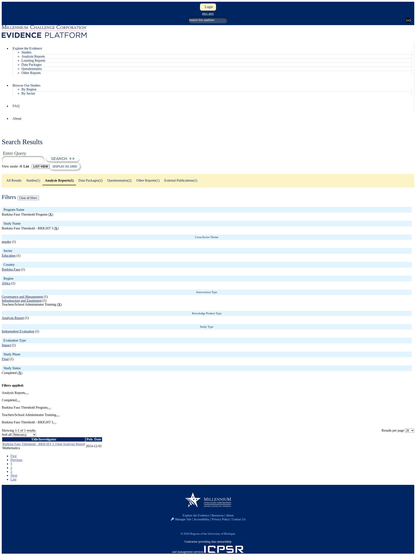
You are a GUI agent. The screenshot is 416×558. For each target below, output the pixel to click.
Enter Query (14, 153)
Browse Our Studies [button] (26, 85)
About (17, 118)
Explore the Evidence (196, 515)
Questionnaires (31, 69)
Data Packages (31, 64)
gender (6, 242)
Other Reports (31, 73)
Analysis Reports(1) (59, 180)
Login (208, 7)
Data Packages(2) (90, 180)
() (50, 214)
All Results (13, 180)
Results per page (393, 430)
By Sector (28, 93)
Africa (6, 283)
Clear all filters (28, 198)
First (13, 456)
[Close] (27, 394)
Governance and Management (22, 296)
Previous (16, 460)
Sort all (6, 434)
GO (408, 20)
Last (13, 479)
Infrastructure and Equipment (22, 300)
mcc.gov (208, 13)
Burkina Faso (11, 269)
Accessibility (201, 519)
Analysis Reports (33, 56)
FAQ (16, 106)
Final (5, 359)
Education (9, 255)
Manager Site (183, 519)
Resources (217, 515)
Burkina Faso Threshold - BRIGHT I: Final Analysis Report (43, 444)
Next (13, 475)
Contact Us (238, 519)
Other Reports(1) (147, 180)
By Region (28, 89)
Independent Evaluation (18, 331)
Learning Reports (33, 60)
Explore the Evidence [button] (27, 48)
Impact (6, 345)
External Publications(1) (180, 180)
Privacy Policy (221, 519)
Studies (26, 52)
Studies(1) (33, 180)
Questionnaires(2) (119, 180)
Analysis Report (13, 318)
